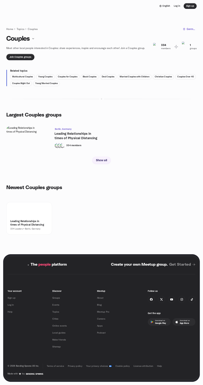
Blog (99, 305)
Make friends (59, 340)
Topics (20, 29)
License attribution (143, 366)
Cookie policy (122, 366)
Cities (55, 319)
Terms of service (55, 366)
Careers (101, 319)
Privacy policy (75, 366)
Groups (56, 298)
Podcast (101, 333)
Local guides (58, 333)
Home (9, 29)
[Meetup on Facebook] (151, 299)
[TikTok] (191, 299)
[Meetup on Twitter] (161, 299)
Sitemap (56, 347)
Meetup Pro (103, 312)
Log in (11, 305)
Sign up (12, 298)
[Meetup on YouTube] (171, 299)
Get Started (180, 264)
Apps (100, 326)
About (100, 298)
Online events (59, 326)
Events (55, 305)
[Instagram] (181, 299)
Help (10, 312)
